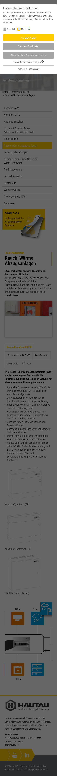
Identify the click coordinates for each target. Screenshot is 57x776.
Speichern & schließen (28, 46)
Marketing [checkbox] (25, 29)
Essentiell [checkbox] (11, 29)
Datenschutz (34, 69)
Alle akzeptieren (28, 37)
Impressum (22, 69)
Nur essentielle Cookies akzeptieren (28, 55)
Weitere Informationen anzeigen (27, 62)
